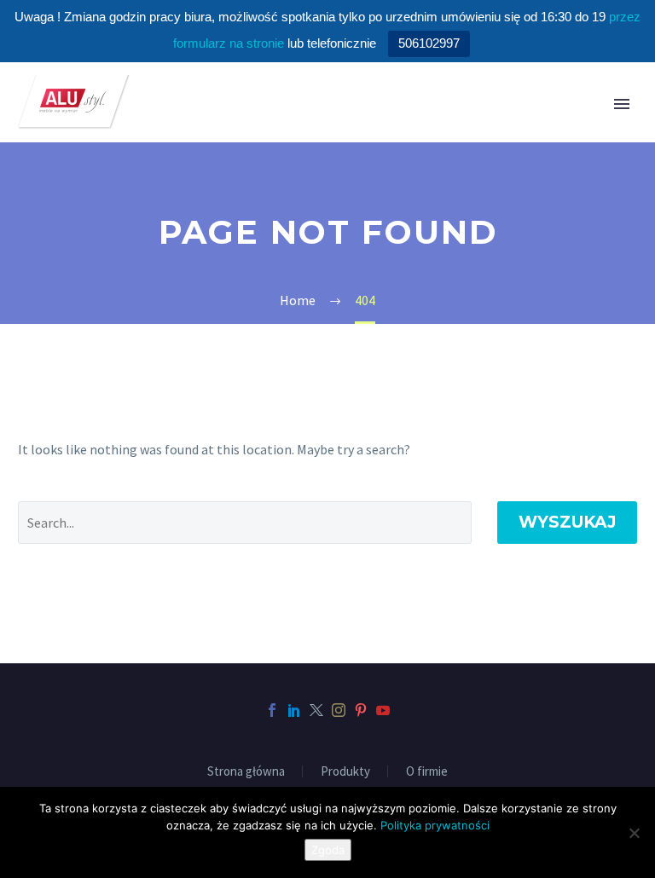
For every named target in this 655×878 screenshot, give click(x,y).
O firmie (427, 771)
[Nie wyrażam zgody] (633, 832)
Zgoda (328, 850)
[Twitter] (316, 710)
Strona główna (246, 771)
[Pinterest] (361, 710)
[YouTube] (383, 710)
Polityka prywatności (435, 825)
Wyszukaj (567, 522)
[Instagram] (338, 710)
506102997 (429, 43)
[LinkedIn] (294, 710)
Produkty (345, 771)
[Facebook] (272, 710)
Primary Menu (621, 104)
